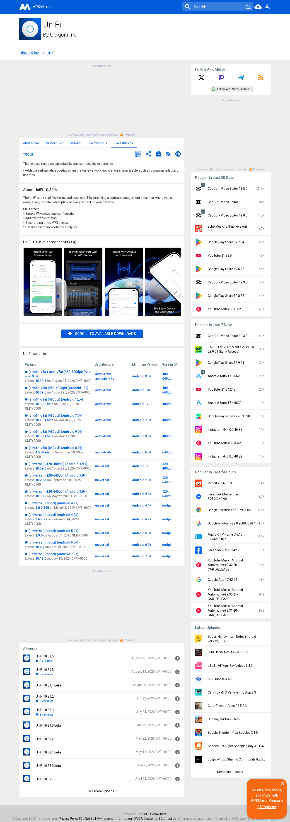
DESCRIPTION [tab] (54, 142)
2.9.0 (39, 535)
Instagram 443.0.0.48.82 (225, 456)
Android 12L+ (142, 404)
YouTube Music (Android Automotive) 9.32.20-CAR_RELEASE (225, 565)
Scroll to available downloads (105, 334)
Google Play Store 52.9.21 (226, 362)
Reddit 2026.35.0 (220, 483)
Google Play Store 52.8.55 (226, 296)
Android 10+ (141, 390)
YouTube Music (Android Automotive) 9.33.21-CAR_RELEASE (225, 594)
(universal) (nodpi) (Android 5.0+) (53, 531)
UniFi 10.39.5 (45, 670)
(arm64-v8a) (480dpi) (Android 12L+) (56, 399)
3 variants (46, 661)
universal (102, 466)
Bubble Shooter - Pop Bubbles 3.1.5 (233, 732)
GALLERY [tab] (76, 142)
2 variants (46, 701)
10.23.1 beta (44, 420)
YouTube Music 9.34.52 (224, 443)
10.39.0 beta (44, 404)
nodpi (166, 505)
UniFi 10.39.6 (45, 656)
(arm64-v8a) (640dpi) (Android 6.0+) (55, 448)
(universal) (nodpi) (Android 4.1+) (53, 503)
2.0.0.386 (42, 507)
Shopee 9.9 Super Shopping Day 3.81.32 (236, 746)
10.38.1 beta (44, 436)
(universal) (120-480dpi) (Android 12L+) (58, 464)
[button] (138, 154)
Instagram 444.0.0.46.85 (225, 429)
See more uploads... (102, 791)
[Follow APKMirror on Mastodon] (221, 79)
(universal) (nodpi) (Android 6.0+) (53, 542)
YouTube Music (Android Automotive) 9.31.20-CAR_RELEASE (225, 610)
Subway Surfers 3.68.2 (224, 719)
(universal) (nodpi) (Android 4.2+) (53, 515)
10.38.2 (40, 496)
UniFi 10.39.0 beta (48, 725)
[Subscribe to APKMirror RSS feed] (260, 79)
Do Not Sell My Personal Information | (107, 818)
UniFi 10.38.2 (45, 739)
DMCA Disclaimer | (147, 818)
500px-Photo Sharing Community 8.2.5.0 (237, 759)
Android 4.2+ (141, 519)
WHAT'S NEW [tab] (31, 142)
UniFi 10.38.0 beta (48, 766)
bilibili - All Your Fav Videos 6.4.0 (230, 665)
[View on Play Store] (158, 154)
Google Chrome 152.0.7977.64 (229, 510)
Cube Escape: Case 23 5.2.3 (227, 706)
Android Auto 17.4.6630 (225, 403)
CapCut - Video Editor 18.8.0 (227, 188)
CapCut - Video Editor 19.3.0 (227, 282)
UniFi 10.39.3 (45, 710)
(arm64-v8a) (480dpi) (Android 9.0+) (55, 431)
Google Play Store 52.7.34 (226, 242)
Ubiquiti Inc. (64, 35)
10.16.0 (40, 558)
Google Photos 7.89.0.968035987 (231, 523)
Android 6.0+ (141, 452)
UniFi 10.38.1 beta (48, 752)
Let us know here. (155, 814)
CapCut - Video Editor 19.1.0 (227, 202)
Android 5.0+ (141, 533)
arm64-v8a (103, 390)
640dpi (167, 452)
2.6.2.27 (41, 519)
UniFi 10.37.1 (45, 779)
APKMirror (42, 6)
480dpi (167, 404)
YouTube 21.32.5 (220, 255)
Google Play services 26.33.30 (229, 416)
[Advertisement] (101, 100)
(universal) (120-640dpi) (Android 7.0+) (58, 475)
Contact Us (168, 818)
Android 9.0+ (141, 376)
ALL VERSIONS (123, 142)
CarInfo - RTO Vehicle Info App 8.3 (232, 692)
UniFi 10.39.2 (45, 696)
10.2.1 (39, 547)
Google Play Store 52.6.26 (226, 269)
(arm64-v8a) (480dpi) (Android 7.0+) (55, 415)
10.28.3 (40, 480)
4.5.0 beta (42, 452)
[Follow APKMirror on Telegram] (241, 79)
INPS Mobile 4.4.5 (220, 679)
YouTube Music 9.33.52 (224, 309)
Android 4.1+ (141, 505)
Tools (28, 154)
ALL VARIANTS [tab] (98, 142)
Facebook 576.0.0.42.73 (224, 550)
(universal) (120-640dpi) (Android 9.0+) (58, 491)
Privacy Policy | (69, 818)
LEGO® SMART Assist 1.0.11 (228, 652)
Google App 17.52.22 (222, 579)
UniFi (51, 53)
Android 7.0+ (141, 420)
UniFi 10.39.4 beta (48, 685)
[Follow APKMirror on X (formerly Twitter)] (201, 79)
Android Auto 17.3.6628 (225, 376)
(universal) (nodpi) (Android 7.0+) (53, 554)
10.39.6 (40, 381)
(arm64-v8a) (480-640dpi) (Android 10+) (58, 388)
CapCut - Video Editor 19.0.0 (227, 215)
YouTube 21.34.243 (221, 389)
